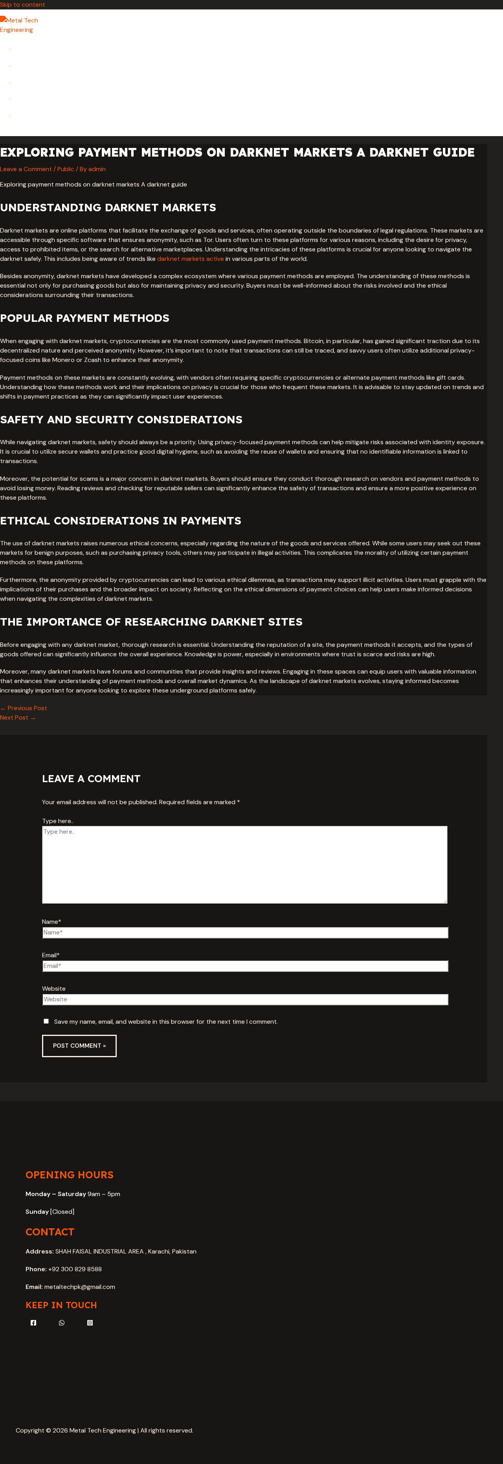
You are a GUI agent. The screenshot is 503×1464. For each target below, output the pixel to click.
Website (54, 988)
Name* (51, 922)
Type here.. (57, 821)
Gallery (27, 98)
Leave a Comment (26, 169)
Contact (28, 115)
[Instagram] (90, 1324)
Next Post (18, 717)
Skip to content (22, 4)
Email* (51, 955)
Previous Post (23, 708)
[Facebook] (33, 1324)
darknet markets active (190, 259)
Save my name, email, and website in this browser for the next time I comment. (166, 1021)
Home (23, 49)
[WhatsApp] (62, 1324)
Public (65, 169)
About (25, 65)
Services (27, 82)
